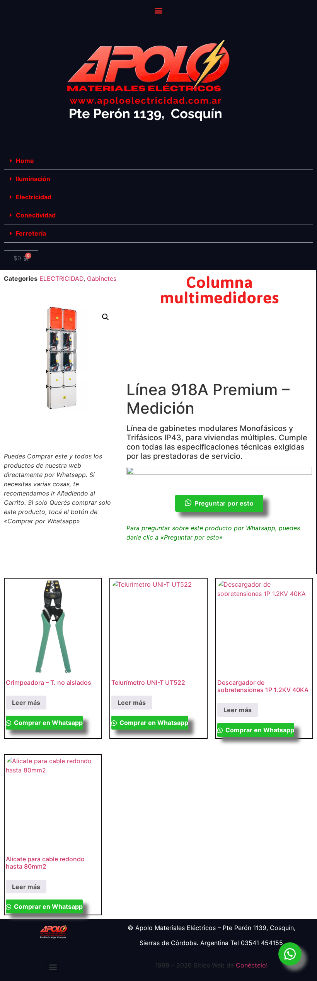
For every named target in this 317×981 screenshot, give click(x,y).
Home (25, 161)
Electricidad (33, 197)
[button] (158, 10)
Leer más (26, 702)
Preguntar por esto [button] (224, 503)
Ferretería (31, 233)
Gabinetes (101, 278)
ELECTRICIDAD (61, 278)
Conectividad (36, 215)
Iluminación (33, 179)
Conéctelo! (252, 965)
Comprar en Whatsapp (47, 722)
